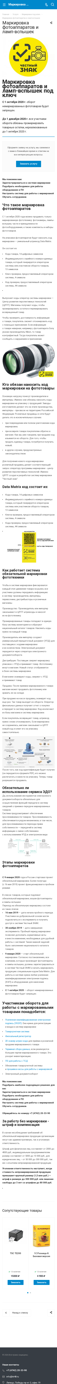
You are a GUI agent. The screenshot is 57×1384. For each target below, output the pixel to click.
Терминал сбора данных (17, 1049)
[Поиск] (52, 4)
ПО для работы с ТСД (16, 1061)
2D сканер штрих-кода (16, 1041)
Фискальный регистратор (18, 1036)
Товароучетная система (17, 1031)
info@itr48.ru (12, 1376)
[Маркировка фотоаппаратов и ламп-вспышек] (28, 39)
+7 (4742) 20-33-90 (16, 1370)
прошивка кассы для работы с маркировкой (29, 1069)
